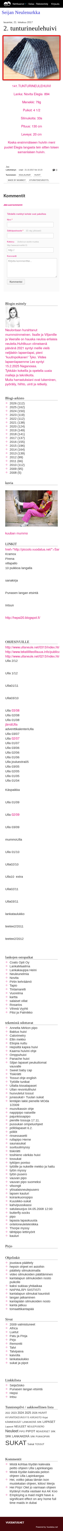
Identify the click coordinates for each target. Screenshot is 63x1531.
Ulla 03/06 (12, 748)
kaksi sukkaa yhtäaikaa (26, 1286)
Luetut (14, 1332)
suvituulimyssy (20, 1147)
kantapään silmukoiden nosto (30, 1301)
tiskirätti (15, 1151)
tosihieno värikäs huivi (25, 1155)
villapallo (11, 563)
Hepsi (14, 1393)
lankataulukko (14, 914)
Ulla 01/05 (12, 776)
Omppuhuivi (18, 1055)
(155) (17, 442)
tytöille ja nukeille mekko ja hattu (32, 1166)
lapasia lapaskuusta (23, 1220)
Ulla (8, 738)
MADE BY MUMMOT (17, 180)
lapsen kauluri (19, 1193)
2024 (21, 1412)
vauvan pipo (18, 1178)
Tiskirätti (15, 1074)
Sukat (30, 1444)
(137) (17, 438)
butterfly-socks (20, 1213)
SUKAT (16, 1442)
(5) (15, 472)
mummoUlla (13, 839)
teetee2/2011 (14, 926)
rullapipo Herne (20, 1139)
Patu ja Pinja (18, 1336)
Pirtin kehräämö (21, 981)
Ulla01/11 (11, 685)
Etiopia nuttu (18, 1043)
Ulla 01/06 (12, 757)
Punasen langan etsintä (21, 593)
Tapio (13, 985)
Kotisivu (23, 243)
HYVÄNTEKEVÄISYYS (38, 180)
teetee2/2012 (14, 939)
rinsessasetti (18, 1135)
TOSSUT (39, 1444)
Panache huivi (19, 1058)
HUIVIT (42, 1412)
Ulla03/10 (12, 698)
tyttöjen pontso (20, 1162)
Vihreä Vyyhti (19, 1008)
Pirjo (13, 1340)
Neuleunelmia (19, 974)
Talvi (13, 1347)
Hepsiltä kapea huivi (24, 1047)
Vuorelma (16, 993)
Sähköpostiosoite (24, 230)
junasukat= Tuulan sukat (27, 1097)
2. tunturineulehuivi (30, 28)
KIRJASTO (36, 1417)
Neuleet (11, 1431)
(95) (16, 469)
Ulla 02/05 (12, 771)
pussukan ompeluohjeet (26, 1124)
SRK (53, 1431)
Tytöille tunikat (20, 1082)
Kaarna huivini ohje (23, 1051)
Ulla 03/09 (12, 827)
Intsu (13, 1397)
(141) (17, 434)
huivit (37, 175)
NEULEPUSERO (35, 1426)
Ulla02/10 (12, 864)
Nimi (9, 219)
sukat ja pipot (19, 1363)
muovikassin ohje (22, 1109)
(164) (17, 449)
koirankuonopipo (21, 1197)
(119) (17, 415)
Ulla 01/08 (12, 720)
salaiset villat (18, 1001)
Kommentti (12, 256)
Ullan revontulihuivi (23, 1089)
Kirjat (45, 1417)
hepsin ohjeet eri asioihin (27, 1266)
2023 (14, 1412)
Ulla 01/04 (12, 780)
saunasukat (18, 1143)
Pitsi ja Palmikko (21, 1012)
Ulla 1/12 (11, 673)
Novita (14, 978)
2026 (34, 1412)
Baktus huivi (18, 1032)
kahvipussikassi (20, 1205)
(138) (17, 422)
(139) (17, 453)
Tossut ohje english (23, 1078)
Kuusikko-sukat (20, 1201)
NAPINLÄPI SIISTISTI (25, 1290)
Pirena (9, 559)
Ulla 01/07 (12, 743)
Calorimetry (18, 1035)
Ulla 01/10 (12, 852)
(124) (17, 426)
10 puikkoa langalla (18, 568)
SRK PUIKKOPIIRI (40, 1436)
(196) (17, 445)
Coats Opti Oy (19, 962)
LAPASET (49, 1422)
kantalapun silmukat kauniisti (30, 1293)
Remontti (16, 1343)
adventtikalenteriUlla (19, 729)
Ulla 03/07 (12, 734)
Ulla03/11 (11, 901)
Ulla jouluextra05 (17, 762)
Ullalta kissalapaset (23, 1085)
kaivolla (15, 1355)
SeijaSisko (17, 1385)
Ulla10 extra (14, 876)
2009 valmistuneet (22, 1324)
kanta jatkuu (18, 1305)
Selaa (31, 3)
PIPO (22, 1431)
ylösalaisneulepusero (24, 1189)
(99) (16, 457)
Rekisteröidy (42, 3)
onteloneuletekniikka (24, 1224)
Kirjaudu (55, 3)
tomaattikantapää (22, 1309)
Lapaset (9, 1426)
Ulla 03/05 (12, 766)
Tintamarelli (18, 989)
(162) (17, 407)
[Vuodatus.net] (15, 1522)
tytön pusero (18, 1174)
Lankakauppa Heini (23, 970)
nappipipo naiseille (23, 1112)
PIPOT (30, 1431)
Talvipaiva (16, 1351)
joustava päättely (21, 1263)
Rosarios (16, 1005)
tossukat (15, 1159)
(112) (17, 403)
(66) (16, 461)
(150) (17, 411)
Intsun (9, 605)
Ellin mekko (18, 1039)
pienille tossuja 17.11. (25, 1120)
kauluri (14, 1236)
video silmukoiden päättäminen (31, 1274)
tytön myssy (18, 1170)
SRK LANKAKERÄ (17, 1436)
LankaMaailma (20, 966)
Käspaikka (12, 790)
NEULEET (20, 1426)
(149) (17, 430)
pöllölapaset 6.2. (21, 1128)
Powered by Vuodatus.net (47, 1526)
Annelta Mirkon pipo (23, 1028)
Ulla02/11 (11, 889)
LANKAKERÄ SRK (32, 1422)
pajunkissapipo (20, 1116)
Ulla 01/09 (12, 802)
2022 (7, 1413)
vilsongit (15, 1186)
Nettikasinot (18, 3)
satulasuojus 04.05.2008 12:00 (31, 1209)
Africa (14, 1328)
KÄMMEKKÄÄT (13, 1422)
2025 (28, 1412)
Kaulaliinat (25, 175)
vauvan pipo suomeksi (25, 1182)
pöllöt (13, 1132)
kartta (14, 997)
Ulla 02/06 (12, 752)
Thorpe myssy (19, 1228)
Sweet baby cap (21, 1070)
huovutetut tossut (22, 1093)
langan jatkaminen (22, 1297)
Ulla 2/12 (11, 661)
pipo (13, 1216)
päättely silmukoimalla (25, 1270)
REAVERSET (43, 1431)
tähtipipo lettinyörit (22, 1232)
